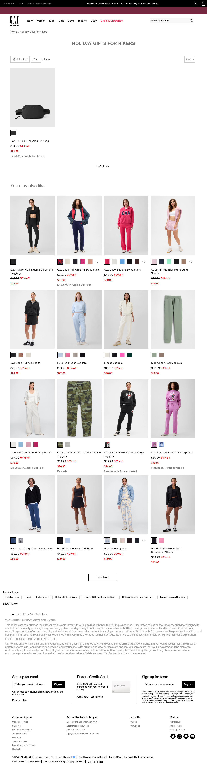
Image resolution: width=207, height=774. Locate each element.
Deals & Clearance (112, 20)
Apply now (82, 696)
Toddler (82, 20)
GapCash (16, 749)
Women (40, 20)
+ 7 (143, 261)
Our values (135, 726)
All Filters (22, 59)
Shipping (16, 726)
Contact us (175, 722)
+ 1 (96, 261)
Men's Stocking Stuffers (172, 597)
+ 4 (143, 540)
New (30, 20)
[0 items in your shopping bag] (203, 3)
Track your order (19, 733)
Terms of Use (115, 757)
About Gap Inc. (147, 757)
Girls (61, 20)
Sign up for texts (177, 730)
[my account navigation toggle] (195, 3)
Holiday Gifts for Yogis (37, 597)
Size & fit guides (19, 741)
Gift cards (16, 737)
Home (13, 31)
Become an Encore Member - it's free (83, 722)
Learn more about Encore (78, 726)
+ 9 (190, 261)
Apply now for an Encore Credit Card (83, 733)
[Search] (191, 21)
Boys (71, 20)
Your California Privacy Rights (92, 757)
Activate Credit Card (76, 730)
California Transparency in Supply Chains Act (64, 761)
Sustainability (130, 757)
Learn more (97, 696)
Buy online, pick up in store (24, 745)
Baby (94, 20)
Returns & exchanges (22, 730)
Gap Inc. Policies (95, 762)
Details (155, 3)
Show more (9, 603)
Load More (103, 577)
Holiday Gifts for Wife (66, 597)
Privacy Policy (41, 757)
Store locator (176, 726)
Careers (133, 722)
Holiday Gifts (12, 597)
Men (52, 20)
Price (36, 59)
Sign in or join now (142, 3)
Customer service (20, 722)
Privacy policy (19, 700)
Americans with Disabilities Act (26, 761)
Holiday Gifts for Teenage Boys (99, 597)
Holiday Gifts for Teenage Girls (137, 597)
